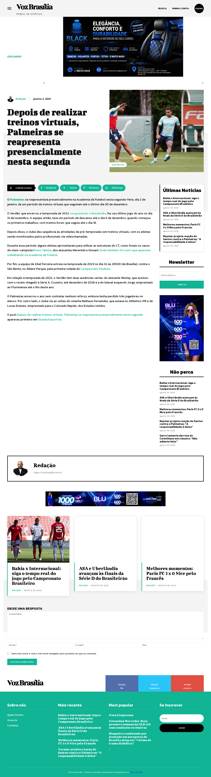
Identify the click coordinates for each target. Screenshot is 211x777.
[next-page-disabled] (202, 83)
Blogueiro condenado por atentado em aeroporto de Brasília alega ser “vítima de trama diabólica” (130, 738)
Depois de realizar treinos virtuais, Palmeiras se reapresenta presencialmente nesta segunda (80, 314)
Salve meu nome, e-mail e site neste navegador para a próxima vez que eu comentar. (54, 653)
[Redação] (11, 99)
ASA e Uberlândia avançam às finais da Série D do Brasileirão (182, 214)
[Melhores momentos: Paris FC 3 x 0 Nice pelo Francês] (173, 539)
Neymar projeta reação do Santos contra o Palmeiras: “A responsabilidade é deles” (182, 239)
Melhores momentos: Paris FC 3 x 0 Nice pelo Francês (181, 225)
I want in (181, 284)
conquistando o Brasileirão (87, 213)
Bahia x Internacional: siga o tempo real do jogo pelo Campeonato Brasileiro (181, 201)
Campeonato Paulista (95, 269)
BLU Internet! (136, 772)
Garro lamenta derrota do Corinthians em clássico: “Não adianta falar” (178, 438)
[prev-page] (44, 83)
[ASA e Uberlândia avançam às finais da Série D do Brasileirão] (105, 539)
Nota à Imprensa (121, 715)
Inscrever (187, 676)
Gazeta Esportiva (49, 319)
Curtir (122, 676)
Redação (20, 98)
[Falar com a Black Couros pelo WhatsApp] (123, 47)
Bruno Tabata (42, 250)
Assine (182, 727)
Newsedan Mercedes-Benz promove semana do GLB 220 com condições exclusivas (130, 724)
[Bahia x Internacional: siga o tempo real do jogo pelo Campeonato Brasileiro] (38, 539)
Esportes (118, 164)
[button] (162, 8)
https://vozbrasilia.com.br (47, 472)
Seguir (154, 676)
